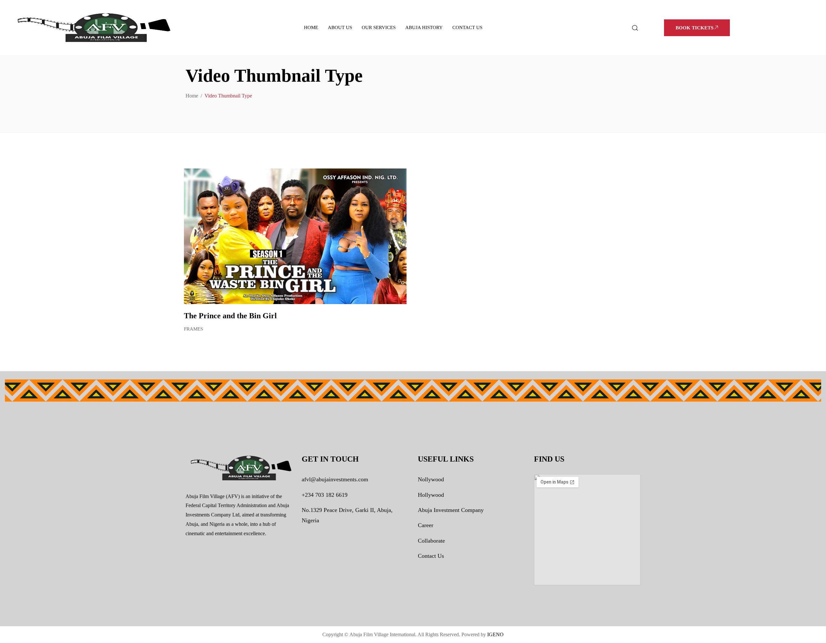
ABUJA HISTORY (424, 27)
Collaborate (431, 540)
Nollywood (431, 479)
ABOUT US (340, 27)
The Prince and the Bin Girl (230, 315)
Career (425, 525)
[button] (697, 27)
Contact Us (431, 556)
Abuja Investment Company (451, 510)
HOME (311, 27)
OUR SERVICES (379, 27)
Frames (193, 329)
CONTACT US (467, 27)
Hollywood (431, 495)
